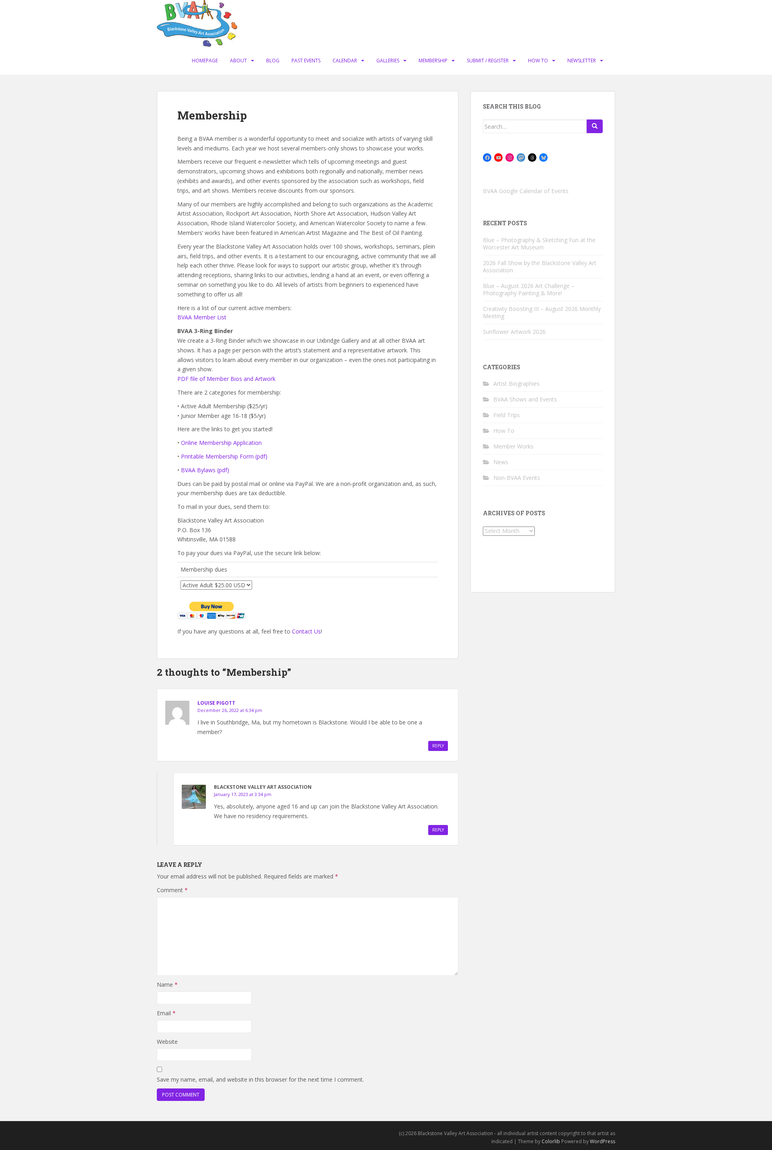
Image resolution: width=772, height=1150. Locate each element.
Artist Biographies (516, 383)
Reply (438, 746)
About (238, 60)
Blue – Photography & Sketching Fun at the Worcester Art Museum (539, 243)
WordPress (602, 1141)
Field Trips (506, 415)
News (500, 462)
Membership (433, 60)
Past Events (306, 60)
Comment (172, 890)
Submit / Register (488, 60)
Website (167, 1041)
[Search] (595, 126)
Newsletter (581, 60)
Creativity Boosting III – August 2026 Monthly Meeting (542, 312)
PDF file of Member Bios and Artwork (226, 379)
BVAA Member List (201, 317)
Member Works (513, 446)
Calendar (345, 60)
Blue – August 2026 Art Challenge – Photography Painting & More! (529, 289)
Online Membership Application (221, 442)
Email (166, 1013)
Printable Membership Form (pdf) (224, 456)
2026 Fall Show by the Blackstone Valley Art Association (539, 266)
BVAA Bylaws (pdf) (205, 470)
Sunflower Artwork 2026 (514, 331)
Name (167, 984)
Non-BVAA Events (516, 477)
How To (538, 60)
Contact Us (306, 631)
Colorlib (551, 1141)
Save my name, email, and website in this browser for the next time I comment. (260, 1079)
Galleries (387, 60)
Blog (272, 60)
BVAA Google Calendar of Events (526, 191)
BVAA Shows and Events (525, 399)
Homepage (205, 60)
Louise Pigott (216, 702)
